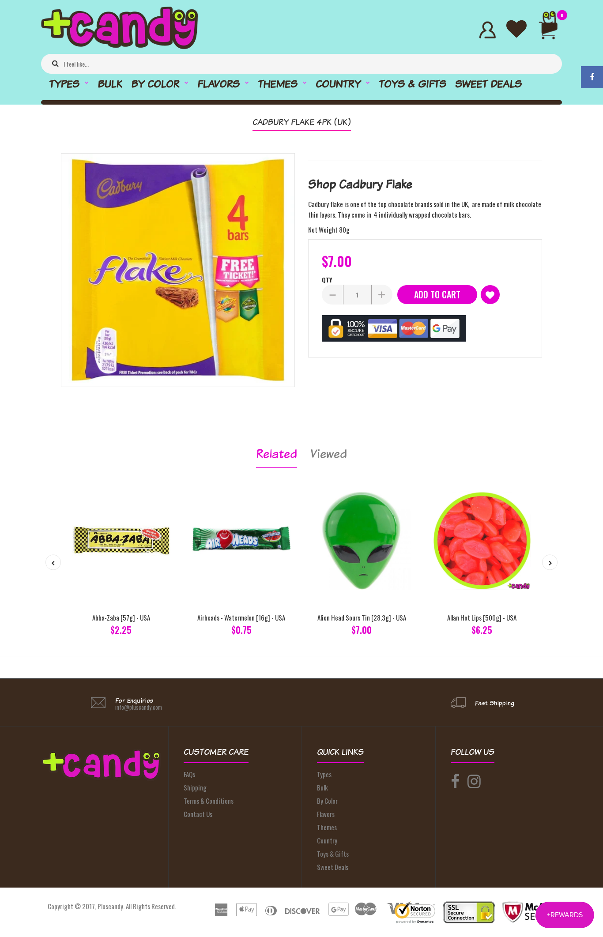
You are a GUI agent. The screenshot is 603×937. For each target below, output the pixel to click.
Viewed (328, 453)
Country (327, 840)
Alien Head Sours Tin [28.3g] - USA (361, 617)
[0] (552, 30)
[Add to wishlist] (490, 295)
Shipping (195, 787)
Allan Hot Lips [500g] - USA (481, 617)
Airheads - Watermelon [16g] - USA (241, 617)
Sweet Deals (332, 867)
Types (324, 774)
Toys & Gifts (333, 853)
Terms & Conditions (209, 800)
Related (276, 453)
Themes (327, 827)
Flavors (326, 814)
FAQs (189, 774)
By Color (327, 800)
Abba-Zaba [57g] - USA (121, 617)
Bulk (322, 787)
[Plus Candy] (119, 46)
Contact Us (198, 814)
